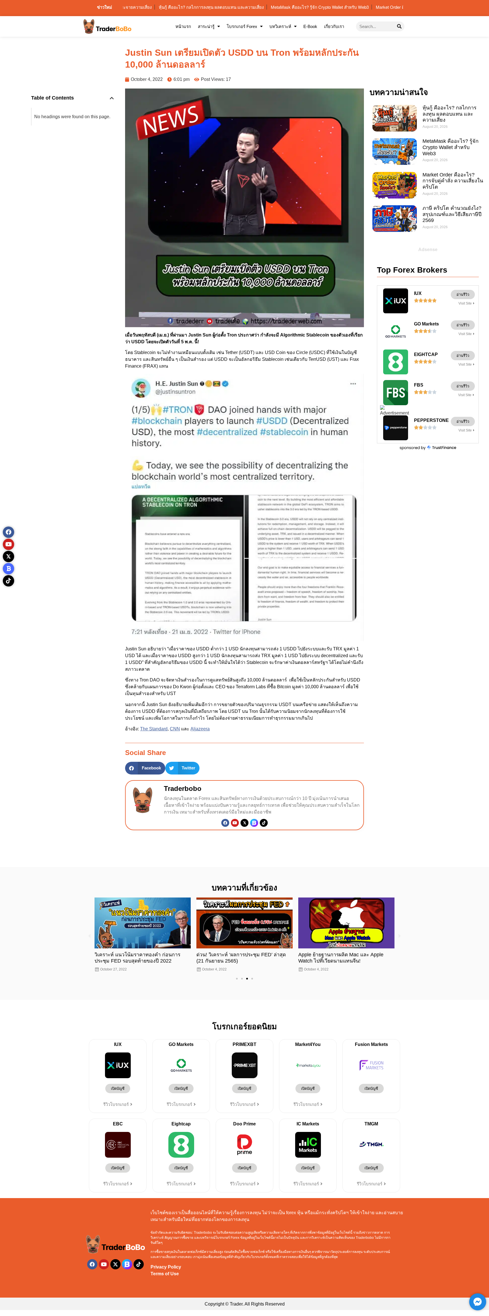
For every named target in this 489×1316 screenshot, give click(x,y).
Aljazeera (200, 728)
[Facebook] (225, 823)
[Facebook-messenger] (477, 1301)
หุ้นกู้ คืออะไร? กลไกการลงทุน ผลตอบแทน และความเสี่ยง (449, 114)
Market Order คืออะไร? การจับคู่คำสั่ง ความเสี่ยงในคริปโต (452, 181)
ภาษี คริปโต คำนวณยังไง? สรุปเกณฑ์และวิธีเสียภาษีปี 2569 (451, 214)
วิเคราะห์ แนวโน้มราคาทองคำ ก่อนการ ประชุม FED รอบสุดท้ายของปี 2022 (137, 957)
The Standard (154, 728)
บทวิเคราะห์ (280, 26)
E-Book (310, 26)
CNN (175, 728)
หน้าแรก (183, 26)
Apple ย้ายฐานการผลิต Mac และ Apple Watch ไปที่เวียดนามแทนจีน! (340, 957)
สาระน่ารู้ (206, 26)
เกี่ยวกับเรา (334, 26)
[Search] (399, 26)
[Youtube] (235, 823)
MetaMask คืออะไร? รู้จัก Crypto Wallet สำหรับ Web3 (450, 147)
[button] (112, 98)
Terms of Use (165, 1273)
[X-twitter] (115, 1264)
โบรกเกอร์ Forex (242, 26)
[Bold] (8, 568)
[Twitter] (244, 823)
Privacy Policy (166, 1267)
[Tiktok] (264, 823)
